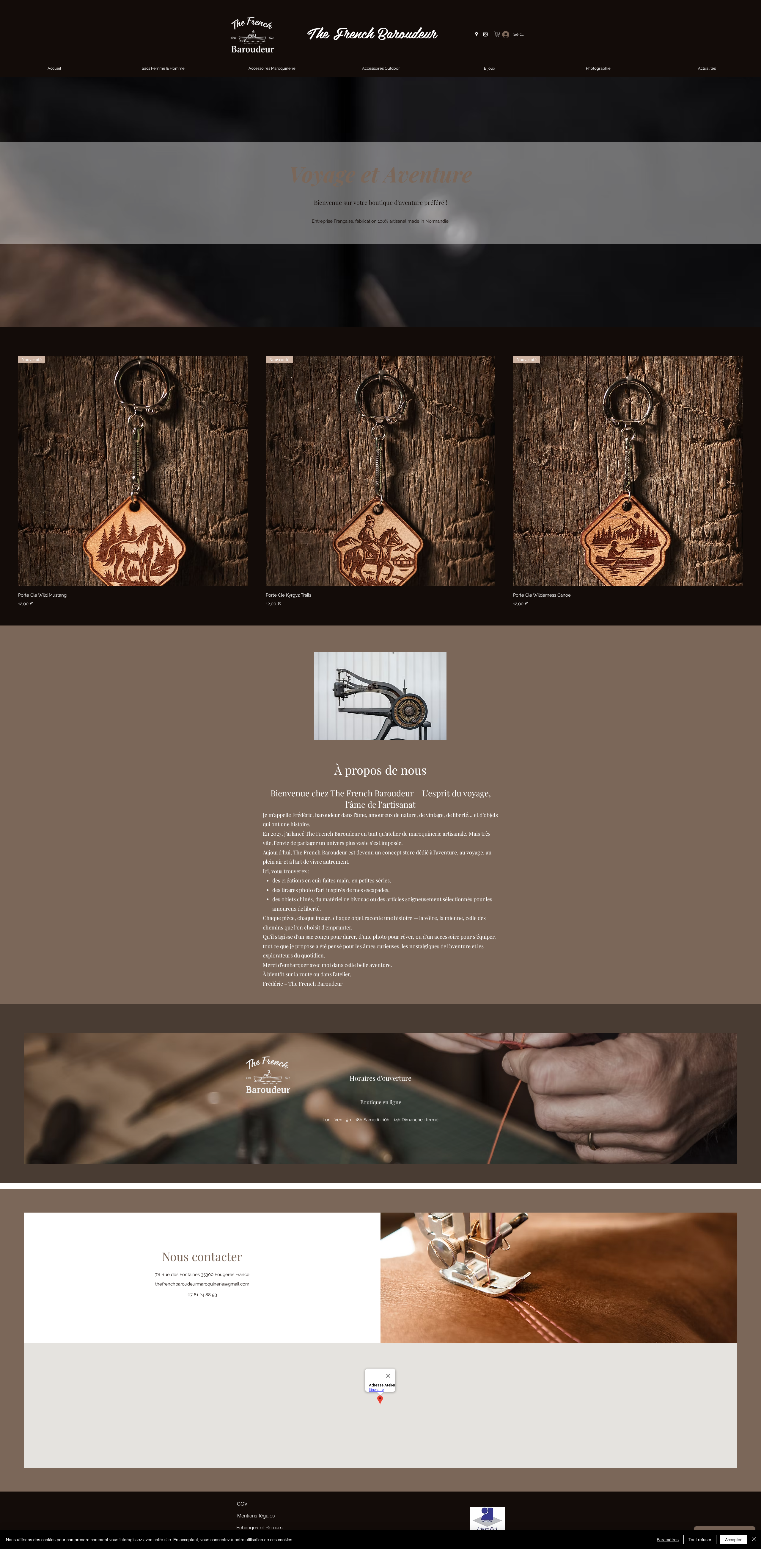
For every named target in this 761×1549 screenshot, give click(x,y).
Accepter (733, 1539)
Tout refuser (699, 1539)
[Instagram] (485, 34)
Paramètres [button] (668, 1539)
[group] (380, 482)
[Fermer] (753, 1539)
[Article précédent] (9, 471)
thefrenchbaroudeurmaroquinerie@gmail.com (202, 1284)
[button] (497, 34)
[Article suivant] (751, 471)
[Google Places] (476, 34)
